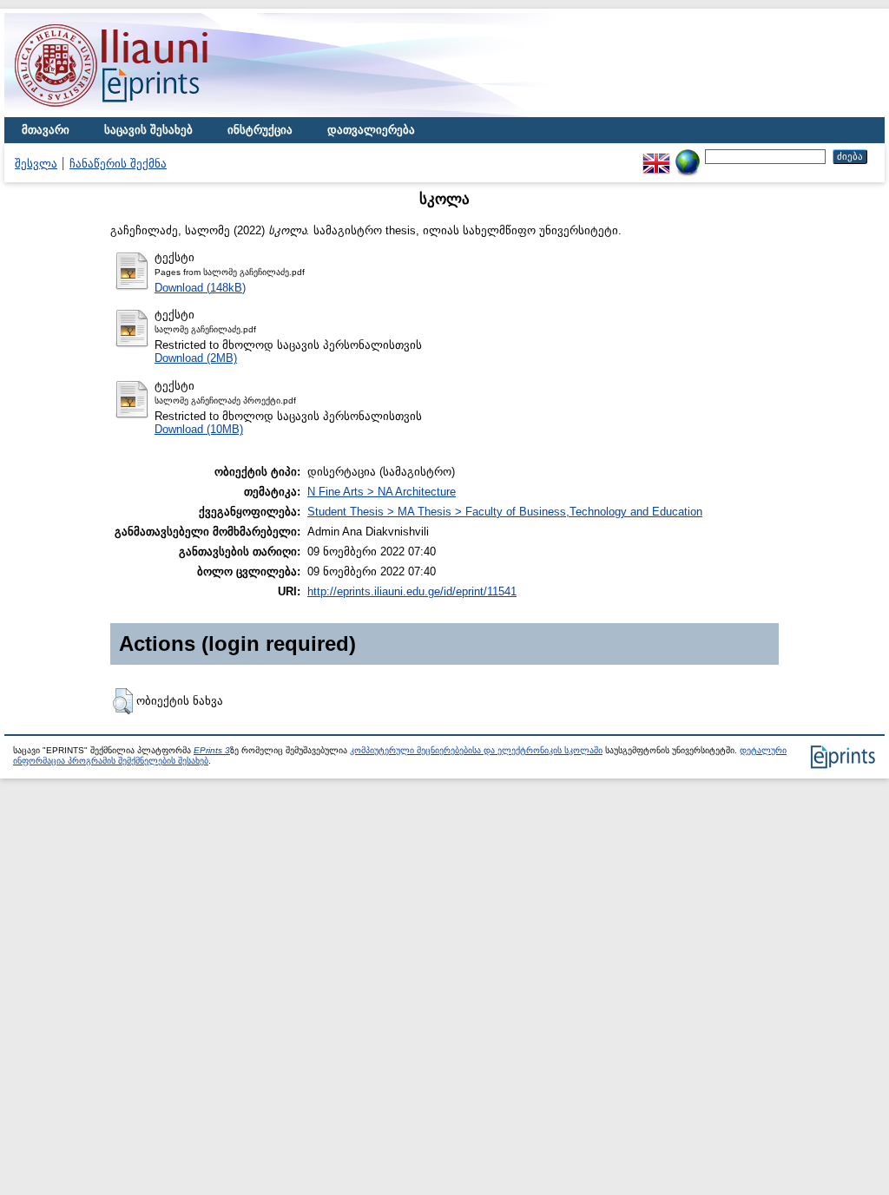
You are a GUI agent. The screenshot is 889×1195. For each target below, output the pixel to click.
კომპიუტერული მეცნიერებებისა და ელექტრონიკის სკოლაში (476, 750)
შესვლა (36, 163)
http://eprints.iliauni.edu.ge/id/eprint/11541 (412, 591)
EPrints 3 (212, 750)
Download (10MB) (199, 429)
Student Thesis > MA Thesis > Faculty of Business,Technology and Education (504, 511)
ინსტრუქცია (260, 129)
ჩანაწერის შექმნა (118, 163)
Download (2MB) (196, 357)
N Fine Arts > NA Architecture (381, 491)
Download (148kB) (200, 287)
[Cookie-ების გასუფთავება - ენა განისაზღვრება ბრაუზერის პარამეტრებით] (687, 155)
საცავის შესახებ (148, 129)
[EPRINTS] (152, 113)
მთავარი (45, 129)
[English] (656, 155)
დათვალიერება (371, 129)
